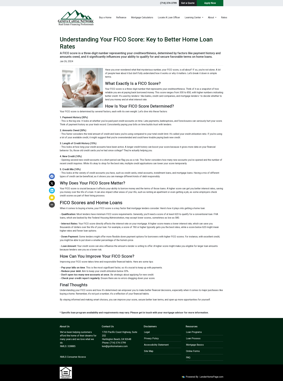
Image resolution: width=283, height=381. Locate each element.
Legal (147, 332)
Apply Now (210, 3)
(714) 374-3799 (168, 3)
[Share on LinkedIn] (52, 190)
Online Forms (193, 351)
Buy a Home (105, 17)
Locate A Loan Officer (169, 17)
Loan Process (193, 338)
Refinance (121, 17)
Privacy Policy (151, 338)
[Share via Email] (52, 198)
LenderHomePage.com (211, 376)
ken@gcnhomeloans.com (115, 346)
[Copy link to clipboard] (52, 205)
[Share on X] (52, 183)
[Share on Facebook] (52, 176)
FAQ (188, 357)
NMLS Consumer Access (73, 356)
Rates (224, 17)
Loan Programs (194, 332)
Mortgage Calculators (142, 17)
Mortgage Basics (195, 344)
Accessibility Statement (156, 344)
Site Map (148, 351)
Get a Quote (188, 3)
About (211, 17)
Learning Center (193, 17)
